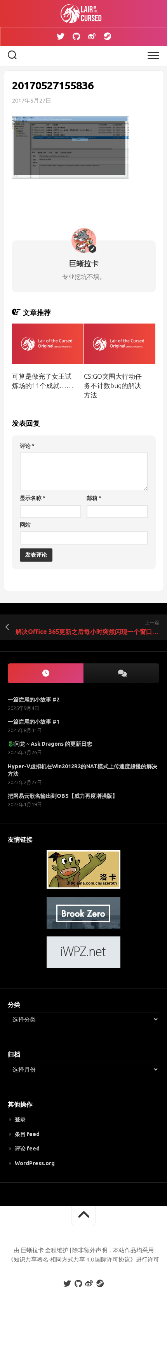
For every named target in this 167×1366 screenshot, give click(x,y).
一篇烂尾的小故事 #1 (33, 722)
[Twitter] (60, 36)
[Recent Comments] (121, 673)
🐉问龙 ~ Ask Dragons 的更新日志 (50, 744)
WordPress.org (35, 1163)
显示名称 (32, 498)
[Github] (76, 36)
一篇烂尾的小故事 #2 (33, 699)
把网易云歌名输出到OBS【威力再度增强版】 (63, 796)
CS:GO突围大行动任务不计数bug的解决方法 (113, 385)
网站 (25, 525)
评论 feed (27, 1148)
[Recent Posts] (46, 673)
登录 (20, 1119)
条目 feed (27, 1134)
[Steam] (107, 36)
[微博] (91, 36)
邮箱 (94, 498)
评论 (27, 446)
